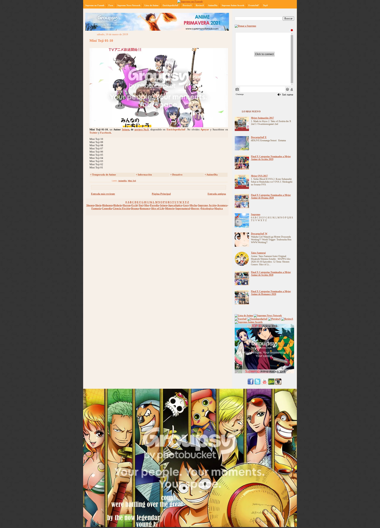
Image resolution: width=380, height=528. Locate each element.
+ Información (144, 174)
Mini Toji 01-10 (101, 41)
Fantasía (96, 208)
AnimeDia (213, 5)
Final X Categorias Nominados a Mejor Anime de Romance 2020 (271, 293)
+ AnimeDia (211, 174)
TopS (265, 5)
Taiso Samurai (258, 253)
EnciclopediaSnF (171, 5)
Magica (218, 208)
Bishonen (107, 205)
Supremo (203, 205)
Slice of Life (157, 208)
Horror (195, 208)
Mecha (193, 205)
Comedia (107, 208)
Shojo (98, 205)
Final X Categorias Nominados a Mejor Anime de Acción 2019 (271, 158)
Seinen (125, 129)
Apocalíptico (175, 205)
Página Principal (161, 193)
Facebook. (106, 132)
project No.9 (142, 129)
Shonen (90, 205)
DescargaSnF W (259, 233)
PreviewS (187, 5)
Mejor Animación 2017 (262, 118)
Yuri (141, 205)
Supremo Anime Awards (233, 5)
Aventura (222, 205)
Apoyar (204, 129)
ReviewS (200, 5)
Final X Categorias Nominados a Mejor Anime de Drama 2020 (271, 196)
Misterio (170, 208)
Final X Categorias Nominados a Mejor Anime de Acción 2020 (271, 273)
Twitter (93, 132)
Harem (127, 205)
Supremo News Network (128, 5)
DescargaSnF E (259, 137)
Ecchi (134, 205)
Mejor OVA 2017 (259, 176)
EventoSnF (253, 5)
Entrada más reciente (103, 193)
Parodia (154, 205)
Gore (186, 205)
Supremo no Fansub (94, 5)
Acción (212, 205)
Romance (145, 208)
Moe (146, 205)
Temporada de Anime (104, 174)
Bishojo (117, 205)
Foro (110, 5)
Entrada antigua (217, 193)
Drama (135, 208)
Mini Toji (132, 181)
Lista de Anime (151, 5)
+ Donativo (176, 174)
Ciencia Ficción (121, 208)
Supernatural (182, 208)
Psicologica (207, 208)
